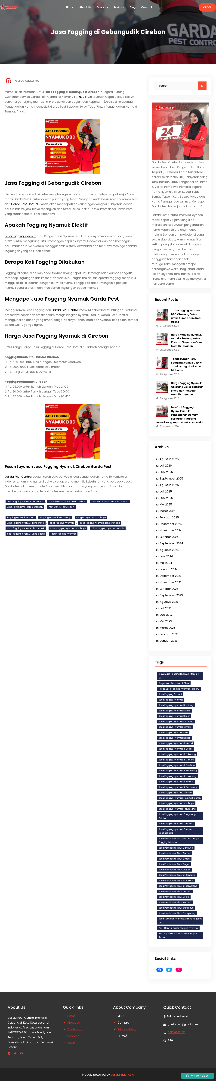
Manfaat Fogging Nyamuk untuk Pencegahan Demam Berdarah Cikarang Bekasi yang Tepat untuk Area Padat (180, 414)
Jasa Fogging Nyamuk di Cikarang (177, 754)
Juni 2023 (166, 615)
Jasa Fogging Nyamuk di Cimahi (176, 759)
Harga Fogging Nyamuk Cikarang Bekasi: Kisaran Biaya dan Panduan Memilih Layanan (187, 388)
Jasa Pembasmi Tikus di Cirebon (25, 506)
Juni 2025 (166, 498)
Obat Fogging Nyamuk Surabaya (68, 528)
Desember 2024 (171, 524)
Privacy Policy (126, 1029)
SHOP (71, 1043)
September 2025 (171, 478)
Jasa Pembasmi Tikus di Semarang (178, 886)
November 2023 (171, 582)
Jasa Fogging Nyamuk (20, 236)
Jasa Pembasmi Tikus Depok (174, 869)
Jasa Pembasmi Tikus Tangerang (177, 913)
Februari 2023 (169, 634)
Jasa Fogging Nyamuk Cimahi (175, 727)
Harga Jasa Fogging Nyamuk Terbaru (179, 688)
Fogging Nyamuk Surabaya (91, 517)
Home (71, 1016)
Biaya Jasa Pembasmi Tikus (174, 683)
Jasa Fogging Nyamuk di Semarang (178, 787)
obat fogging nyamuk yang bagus (26, 533)
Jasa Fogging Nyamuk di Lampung (177, 776)
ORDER (207, 7)
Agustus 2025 (169, 485)
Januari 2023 (169, 641)
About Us (73, 1023)
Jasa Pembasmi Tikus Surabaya (176, 907)
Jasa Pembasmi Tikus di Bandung (177, 875)
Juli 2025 (166, 491)
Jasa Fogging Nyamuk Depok (174, 737)
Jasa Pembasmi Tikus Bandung (176, 847)
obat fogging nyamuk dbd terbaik (25, 528)
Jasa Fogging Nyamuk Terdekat (176, 823)
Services (73, 1036)
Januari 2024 (169, 569)
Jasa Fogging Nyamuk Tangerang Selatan (177, 816)
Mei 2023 (166, 621)
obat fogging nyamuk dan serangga (100, 522)
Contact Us (75, 1029)
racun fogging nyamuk (63, 533)
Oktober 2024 (169, 537)
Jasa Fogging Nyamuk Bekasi (174, 710)
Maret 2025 (168, 511)
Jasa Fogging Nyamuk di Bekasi (176, 743)
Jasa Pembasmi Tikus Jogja (174, 896)
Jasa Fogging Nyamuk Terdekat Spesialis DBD (176, 831)
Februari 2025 (169, 517)
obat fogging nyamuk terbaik (108, 528)
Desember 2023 (171, 576)
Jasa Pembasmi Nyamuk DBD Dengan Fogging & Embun (179, 840)
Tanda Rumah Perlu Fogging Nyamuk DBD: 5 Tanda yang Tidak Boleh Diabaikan (186, 364)
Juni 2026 (166, 472)
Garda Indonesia (122, 1075)
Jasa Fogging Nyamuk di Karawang (178, 770)
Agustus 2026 (169, 459)
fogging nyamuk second (20, 517)
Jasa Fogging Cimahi (170, 694)
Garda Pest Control (24, 204)
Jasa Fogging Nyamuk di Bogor (175, 748)
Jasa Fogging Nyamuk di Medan (176, 781)
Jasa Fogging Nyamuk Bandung (176, 705)
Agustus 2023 (169, 602)
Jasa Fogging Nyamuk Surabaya (176, 803)
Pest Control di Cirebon (61, 506)
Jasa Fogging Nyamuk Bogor (174, 716)
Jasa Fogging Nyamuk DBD (173, 732)
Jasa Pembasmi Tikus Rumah (175, 902)
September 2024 (171, 543)
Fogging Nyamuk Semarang (55, 517)
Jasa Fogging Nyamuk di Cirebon (25, 501)
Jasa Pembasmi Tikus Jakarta (175, 891)
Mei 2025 (166, 504)
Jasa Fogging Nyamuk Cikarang (176, 721)
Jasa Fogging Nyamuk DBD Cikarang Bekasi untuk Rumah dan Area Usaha (186, 316)
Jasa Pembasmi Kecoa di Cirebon (109, 501)
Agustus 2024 (169, 550)
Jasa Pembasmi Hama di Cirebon (67, 501)
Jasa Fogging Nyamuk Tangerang (25, 522)
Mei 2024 (166, 563)
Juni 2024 (166, 556)
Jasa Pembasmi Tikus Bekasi (174, 858)
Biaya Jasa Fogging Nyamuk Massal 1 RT (179, 675)
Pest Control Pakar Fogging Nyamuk (178, 928)
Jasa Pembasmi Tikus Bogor (174, 864)
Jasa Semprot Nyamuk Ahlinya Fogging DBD (180, 920)
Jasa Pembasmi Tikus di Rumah (176, 880)
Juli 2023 (166, 608)
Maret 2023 (167, 628)
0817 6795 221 (176, 1032)
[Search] (202, 85)
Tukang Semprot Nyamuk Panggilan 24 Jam (178, 935)
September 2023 (171, 595)
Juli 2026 (166, 465)
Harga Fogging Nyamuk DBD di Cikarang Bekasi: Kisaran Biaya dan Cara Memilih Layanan (186, 340)
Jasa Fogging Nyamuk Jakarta (175, 792)
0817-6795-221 (82, 97)
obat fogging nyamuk (62, 522)
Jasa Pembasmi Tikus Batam (175, 853)
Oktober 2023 (169, 589)
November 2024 (171, 530)
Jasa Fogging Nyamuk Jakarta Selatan (180, 798)
